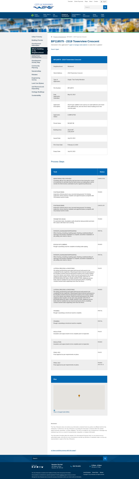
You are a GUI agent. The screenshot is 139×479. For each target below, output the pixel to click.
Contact (96, 1)
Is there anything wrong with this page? (63, 450)
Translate (70, 1)
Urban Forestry (37, 37)
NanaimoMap (36, 71)
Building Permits (37, 40)
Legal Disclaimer (87, 472)
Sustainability (36, 95)
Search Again (55, 49)
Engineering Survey (36, 79)
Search (105, 7)
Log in (104, 1)
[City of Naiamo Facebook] (32, 467)
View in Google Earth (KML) (61, 412)
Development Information (36, 44)
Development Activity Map (36, 61)
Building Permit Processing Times (36, 56)
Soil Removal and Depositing (38, 87)
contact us (62, 474)
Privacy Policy (95, 472)
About (90, 1)
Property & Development (60, 37)
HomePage (51, 36)
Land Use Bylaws (38, 83)
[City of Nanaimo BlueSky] (42, 467)
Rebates (35, 74)
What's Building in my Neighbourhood (38, 50)
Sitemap (101, 472)
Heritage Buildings (38, 92)
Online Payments (78, 1)
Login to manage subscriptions (78, 45)
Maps (86, 1)
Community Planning (36, 66)
